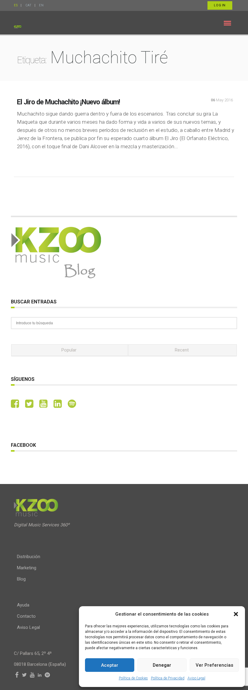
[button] (236, 614)
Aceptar (109, 665)
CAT (28, 5)
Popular (69, 350)
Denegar (162, 665)
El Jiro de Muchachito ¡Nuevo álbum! (68, 102)
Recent (182, 350)
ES (16, 5)
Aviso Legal (196, 678)
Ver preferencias (214, 665)
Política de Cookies (133, 678)
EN (41, 5)
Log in (220, 5)
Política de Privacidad (167, 678)
